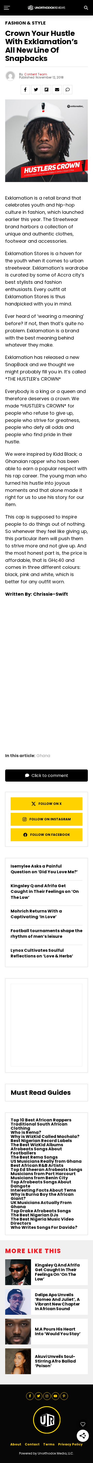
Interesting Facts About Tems (43, 1190)
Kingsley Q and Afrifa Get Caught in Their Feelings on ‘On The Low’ (45, 891)
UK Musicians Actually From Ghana (41, 1205)
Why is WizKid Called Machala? (45, 1136)
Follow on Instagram (50, 819)
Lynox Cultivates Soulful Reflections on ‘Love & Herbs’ (42, 953)
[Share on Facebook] (25, 89)
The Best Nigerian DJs (34, 1215)
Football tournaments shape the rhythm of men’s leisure (46, 933)
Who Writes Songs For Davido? (44, 1227)
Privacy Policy (70, 1444)
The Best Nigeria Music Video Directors (42, 1221)
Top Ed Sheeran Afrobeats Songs (46, 1170)
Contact (32, 1444)
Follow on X (50, 803)
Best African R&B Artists (37, 1165)
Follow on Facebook (50, 834)
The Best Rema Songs (34, 1157)
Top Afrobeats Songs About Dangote (41, 1184)
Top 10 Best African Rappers (41, 1120)
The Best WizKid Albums (37, 1145)
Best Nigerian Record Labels (41, 1141)
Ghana (43, 756)
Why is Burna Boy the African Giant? (42, 1196)
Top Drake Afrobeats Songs (41, 1211)
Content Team (35, 74)
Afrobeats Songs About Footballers (36, 1151)
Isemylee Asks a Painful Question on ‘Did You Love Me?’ (44, 869)
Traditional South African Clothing (39, 1126)
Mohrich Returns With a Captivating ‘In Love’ (36, 914)
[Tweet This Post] (36, 89)
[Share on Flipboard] (46, 89)
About (15, 1444)
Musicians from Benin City (39, 1178)
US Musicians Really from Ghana (46, 1161)
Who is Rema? (26, 1132)
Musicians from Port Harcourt (43, 1174)
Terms (49, 1444)
